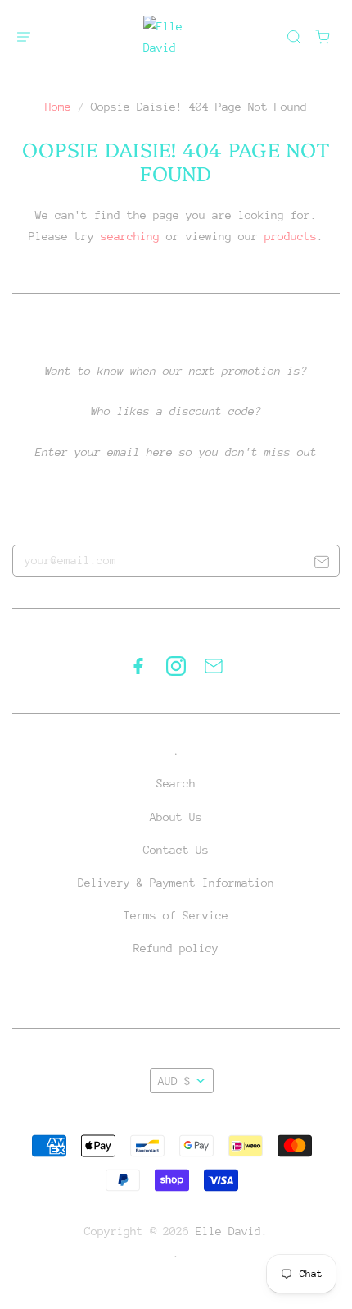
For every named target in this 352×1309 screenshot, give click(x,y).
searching (130, 236)
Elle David (228, 1231)
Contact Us (176, 849)
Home (58, 106)
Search (176, 783)
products (290, 236)
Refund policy (176, 948)
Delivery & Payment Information (176, 882)
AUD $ (174, 1081)
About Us (176, 816)
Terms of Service (176, 915)
